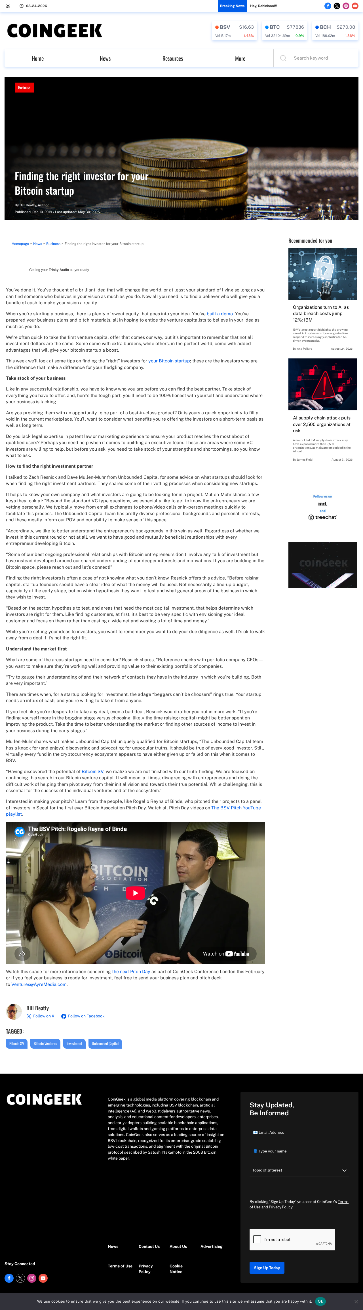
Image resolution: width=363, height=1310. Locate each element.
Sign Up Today (267, 1267)
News (105, 58)
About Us (178, 1246)
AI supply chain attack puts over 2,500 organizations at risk (322, 424)
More (240, 58)
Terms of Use (120, 1266)
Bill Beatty (28, 205)
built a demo (220, 313)
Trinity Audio (59, 270)
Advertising (212, 1246)
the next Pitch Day (131, 971)
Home (38, 58)
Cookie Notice (176, 1269)
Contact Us (149, 1246)
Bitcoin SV (93, 771)
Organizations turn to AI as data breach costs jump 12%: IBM (321, 314)
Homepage (20, 244)
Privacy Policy (146, 1269)
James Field (305, 459)
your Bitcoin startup (169, 361)
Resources (172, 58)
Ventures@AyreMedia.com (39, 984)
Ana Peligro (304, 348)
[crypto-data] (234, 30)
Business (24, 87)
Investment (74, 1043)
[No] (356, 1301)
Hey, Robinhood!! (263, 6)
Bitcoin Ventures (45, 1043)
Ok (320, 1301)
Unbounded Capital (105, 1043)
